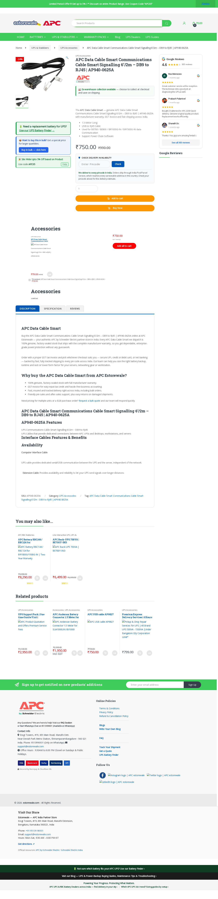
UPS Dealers (133, 37)
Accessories (58, 610)
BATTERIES (36, 37)
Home (19, 47)
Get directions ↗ (26, 843)
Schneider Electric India (72, 850)
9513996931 (47, 726)
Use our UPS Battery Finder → (37, 130)
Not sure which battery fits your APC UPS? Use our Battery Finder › (110, 868)
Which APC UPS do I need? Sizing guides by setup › (145, 886)
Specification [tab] (53, 308)
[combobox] (116, 23)
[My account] (184, 23)
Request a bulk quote (89, 400)
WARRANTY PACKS (95, 37)
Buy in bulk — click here (33, 149)
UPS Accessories (68, 47)
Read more (80, 578)
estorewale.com (30, 802)
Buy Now (117, 207)
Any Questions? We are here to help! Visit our (45, 722)
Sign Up (192, 684)
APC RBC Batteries (26, 535)
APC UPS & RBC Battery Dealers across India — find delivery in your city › (83, 886)
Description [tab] (27, 308)
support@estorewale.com (31, 746)
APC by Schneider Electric (48, 850)
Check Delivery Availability (96, 157)
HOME (20, 37)
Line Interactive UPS (61, 535)
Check (118, 164)
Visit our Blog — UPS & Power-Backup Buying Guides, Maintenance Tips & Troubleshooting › (109, 875)
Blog (117, 37)
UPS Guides (152, 37)
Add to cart (117, 198)
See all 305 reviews (181, 142)
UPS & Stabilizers (40, 47)
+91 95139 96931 (34, 830)
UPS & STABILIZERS (63, 37)
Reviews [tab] (75, 308)
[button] (67, 58)
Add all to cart (124, 245)
